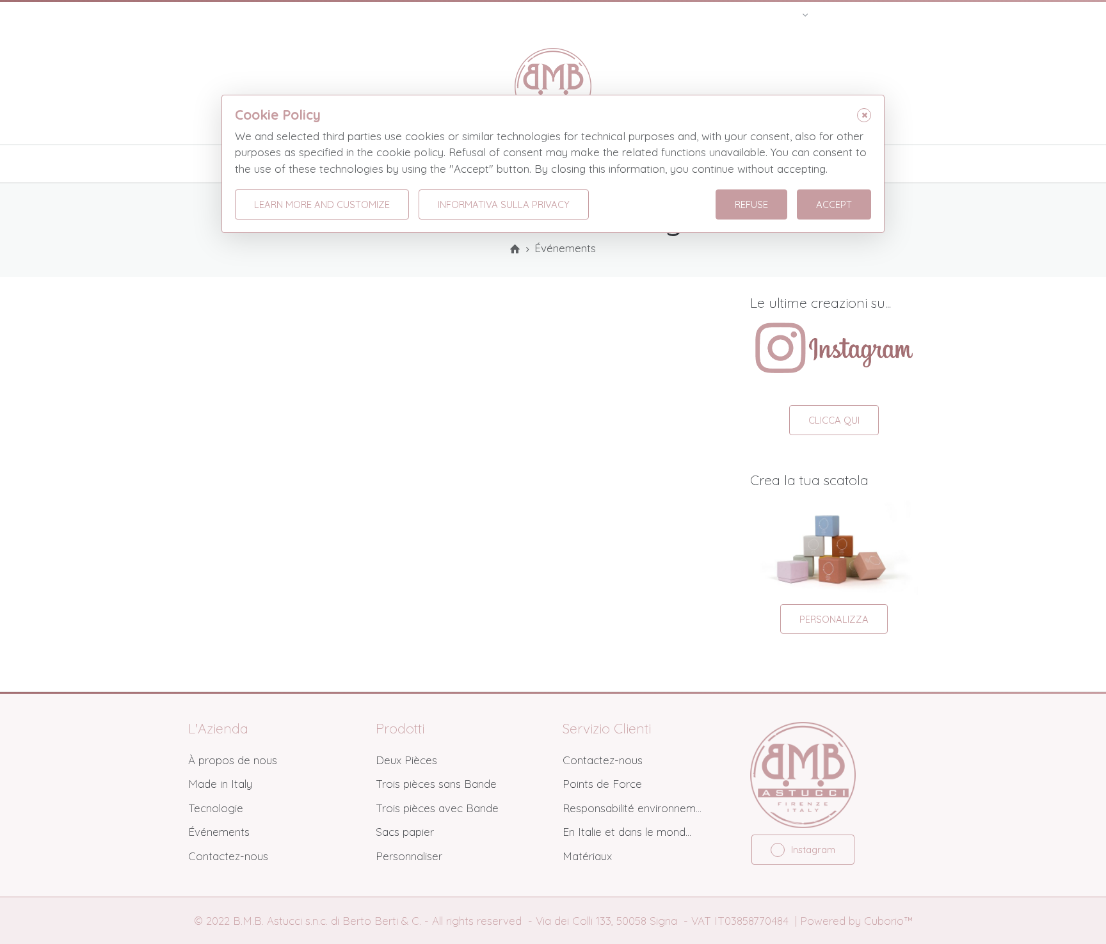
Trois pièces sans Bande (436, 783)
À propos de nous (232, 760)
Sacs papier (405, 831)
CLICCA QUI (834, 420)
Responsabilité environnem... (632, 808)
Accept (834, 204)
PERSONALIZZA (834, 619)
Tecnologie (215, 808)
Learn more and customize (322, 204)
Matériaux (587, 856)
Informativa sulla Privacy (504, 204)
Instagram (813, 850)
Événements (219, 831)
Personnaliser (409, 856)
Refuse (751, 204)
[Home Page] (515, 249)
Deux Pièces (406, 760)
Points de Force (602, 783)
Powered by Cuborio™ (856, 920)
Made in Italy (220, 783)
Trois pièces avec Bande (437, 808)
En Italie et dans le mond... (627, 831)
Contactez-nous (228, 856)
